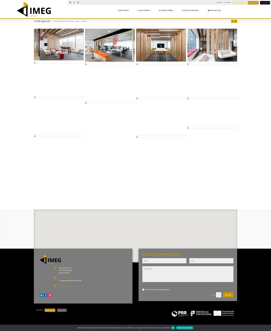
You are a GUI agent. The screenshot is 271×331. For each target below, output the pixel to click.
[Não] (268, 328)
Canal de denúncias (239, 2)
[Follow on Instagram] (77, 2)
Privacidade (227, 2)
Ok (173, 328)
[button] (138, 230)
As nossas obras (166, 10)
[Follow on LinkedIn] (70, 2)
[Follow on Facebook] (74, 2)
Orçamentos (265, 2)
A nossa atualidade (190, 10)
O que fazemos (143, 10)
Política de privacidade (184, 328)
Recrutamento (253, 2)
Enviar (228, 294)
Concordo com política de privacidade (157, 289)
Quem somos (123, 10)
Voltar (234, 21)
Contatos (219, 2)
